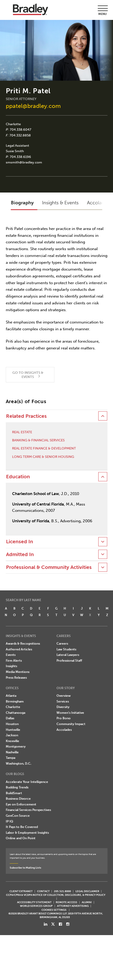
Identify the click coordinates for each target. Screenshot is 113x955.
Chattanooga (15, 713)
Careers (62, 643)
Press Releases (16, 677)
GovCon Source (18, 815)
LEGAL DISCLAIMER (87, 891)
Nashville (12, 752)
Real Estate (22, 432)
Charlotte (13, 124)
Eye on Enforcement (21, 804)
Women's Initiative (70, 713)
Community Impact (70, 724)
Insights (11, 666)
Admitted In (20, 554)
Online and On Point (20, 838)
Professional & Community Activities (49, 567)
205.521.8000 (62, 891)
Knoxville (12, 741)
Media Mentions (17, 672)
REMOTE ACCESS (66, 902)
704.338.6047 (20, 129)
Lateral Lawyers (67, 655)
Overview (63, 696)
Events (11, 655)
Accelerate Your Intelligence (27, 782)
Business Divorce (18, 798)
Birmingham (15, 701)
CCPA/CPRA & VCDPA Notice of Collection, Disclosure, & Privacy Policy (55, 895)
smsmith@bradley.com (24, 162)
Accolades (64, 730)
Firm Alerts (14, 660)
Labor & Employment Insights (27, 833)
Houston (12, 724)
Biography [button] (22, 203)
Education (18, 477)
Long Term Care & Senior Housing (43, 457)
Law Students (66, 649)
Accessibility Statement (34, 902)
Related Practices (26, 416)
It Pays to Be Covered (22, 827)
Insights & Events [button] (60, 203)
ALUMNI (87, 902)
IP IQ (9, 821)
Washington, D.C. (18, 763)
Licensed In (19, 542)
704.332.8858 (20, 135)
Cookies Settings (54, 910)
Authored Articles (19, 649)
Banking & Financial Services (38, 440)
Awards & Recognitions (23, 643)
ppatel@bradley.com (33, 105)
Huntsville (13, 730)
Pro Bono (63, 718)
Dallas (10, 718)
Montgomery (15, 746)
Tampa (10, 758)
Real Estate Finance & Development (44, 448)
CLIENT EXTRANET (21, 891)
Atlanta (11, 696)
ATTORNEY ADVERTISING (73, 906)
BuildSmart (14, 793)
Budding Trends (17, 787)
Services (62, 701)
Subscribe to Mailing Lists (25, 867)
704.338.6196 (20, 157)
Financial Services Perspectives (28, 810)
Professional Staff (69, 660)
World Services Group (36, 906)
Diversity (62, 707)
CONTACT (43, 891)
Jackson (12, 735)
